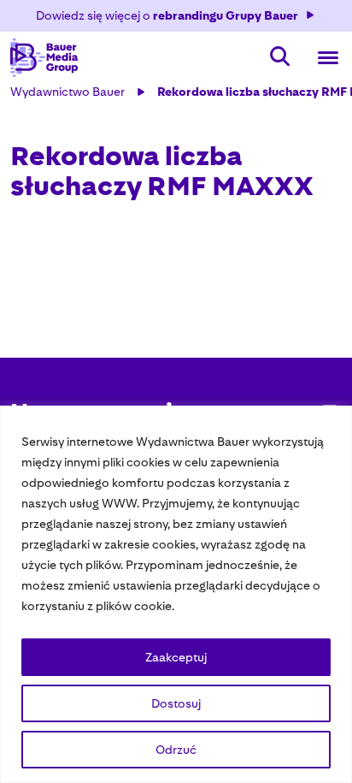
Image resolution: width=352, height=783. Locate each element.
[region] (176, 594)
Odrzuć (176, 749)
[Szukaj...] (280, 58)
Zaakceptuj (176, 657)
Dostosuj (176, 703)
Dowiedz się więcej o (167, 15)
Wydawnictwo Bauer (67, 91)
